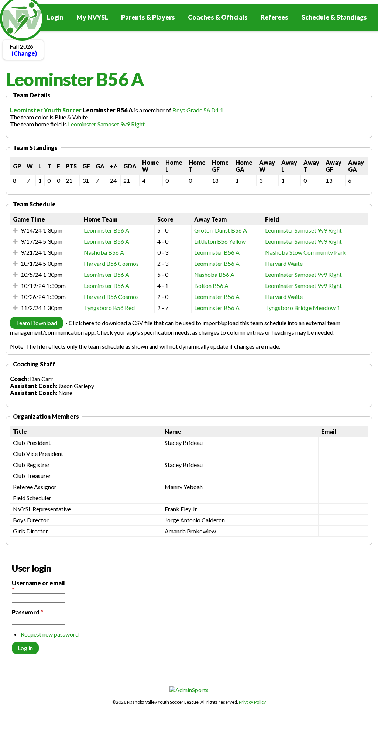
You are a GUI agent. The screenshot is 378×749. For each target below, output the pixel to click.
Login (55, 17)
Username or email (38, 586)
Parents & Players (148, 17)
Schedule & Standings (334, 17)
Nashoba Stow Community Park (305, 252)
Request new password (50, 634)
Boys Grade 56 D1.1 (197, 110)
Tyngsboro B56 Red (109, 307)
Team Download (36, 322)
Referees (274, 17)
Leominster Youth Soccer (46, 110)
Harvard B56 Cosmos (111, 263)
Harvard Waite (284, 263)
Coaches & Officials (218, 17)
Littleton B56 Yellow (220, 241)
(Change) (24, 53)
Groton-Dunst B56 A (220, 230)
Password (27, 612)
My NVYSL (92, 17)
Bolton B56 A (211, 285)
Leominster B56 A (106, 230)
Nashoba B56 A (104, 252)
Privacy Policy (252, 702)
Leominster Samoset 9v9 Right (106, 124)
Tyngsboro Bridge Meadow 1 (302, 307)
